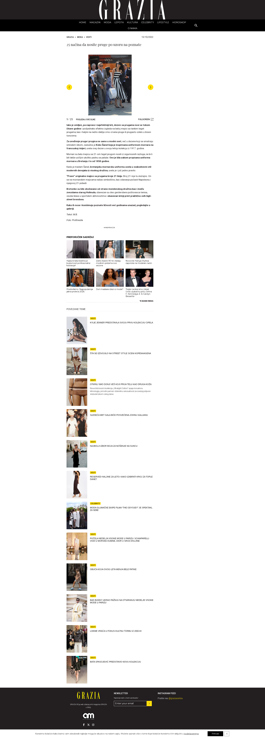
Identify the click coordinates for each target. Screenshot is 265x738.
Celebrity (147, 22)
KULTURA (132, 22)
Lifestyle (163, 22)
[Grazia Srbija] (132, 9)
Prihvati (215, 733)
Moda (107, 22)
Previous (69, 87)
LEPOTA (119, 22)
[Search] (196, 26)
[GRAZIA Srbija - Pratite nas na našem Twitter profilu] (88, 725)
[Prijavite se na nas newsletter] (149, 703)
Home (82, 22)
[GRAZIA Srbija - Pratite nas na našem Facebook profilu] (84, 725)
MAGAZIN (95, 22)
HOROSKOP (179, 22)
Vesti (89, 37)
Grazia (70, 37)
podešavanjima (191, 733)
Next (150, 87)
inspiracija (110, 228)
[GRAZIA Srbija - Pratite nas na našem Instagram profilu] (93, 725)
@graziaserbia (176, 698)
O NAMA (132, 28)
